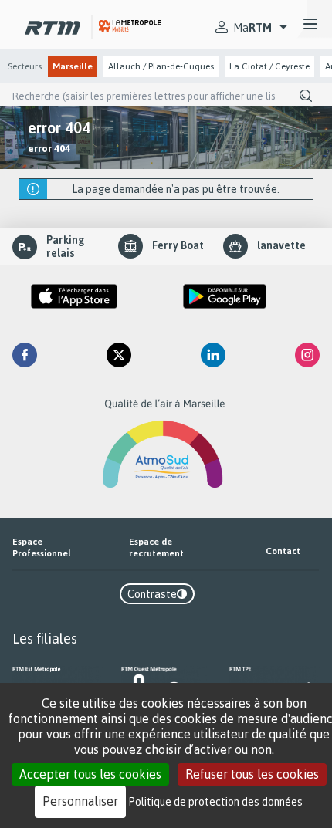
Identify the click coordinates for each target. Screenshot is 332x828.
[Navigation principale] (310, 24)
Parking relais (65, 246)
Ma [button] (253, 27)
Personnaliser (80, 801)
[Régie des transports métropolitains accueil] (52, 24)
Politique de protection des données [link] (216, 801)
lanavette (281, 245)
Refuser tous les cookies (252, 774)
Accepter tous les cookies (90, 774)
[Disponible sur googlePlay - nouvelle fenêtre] (224, 296)
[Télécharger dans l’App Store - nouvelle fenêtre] (74, 296)
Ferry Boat (178, 245)
